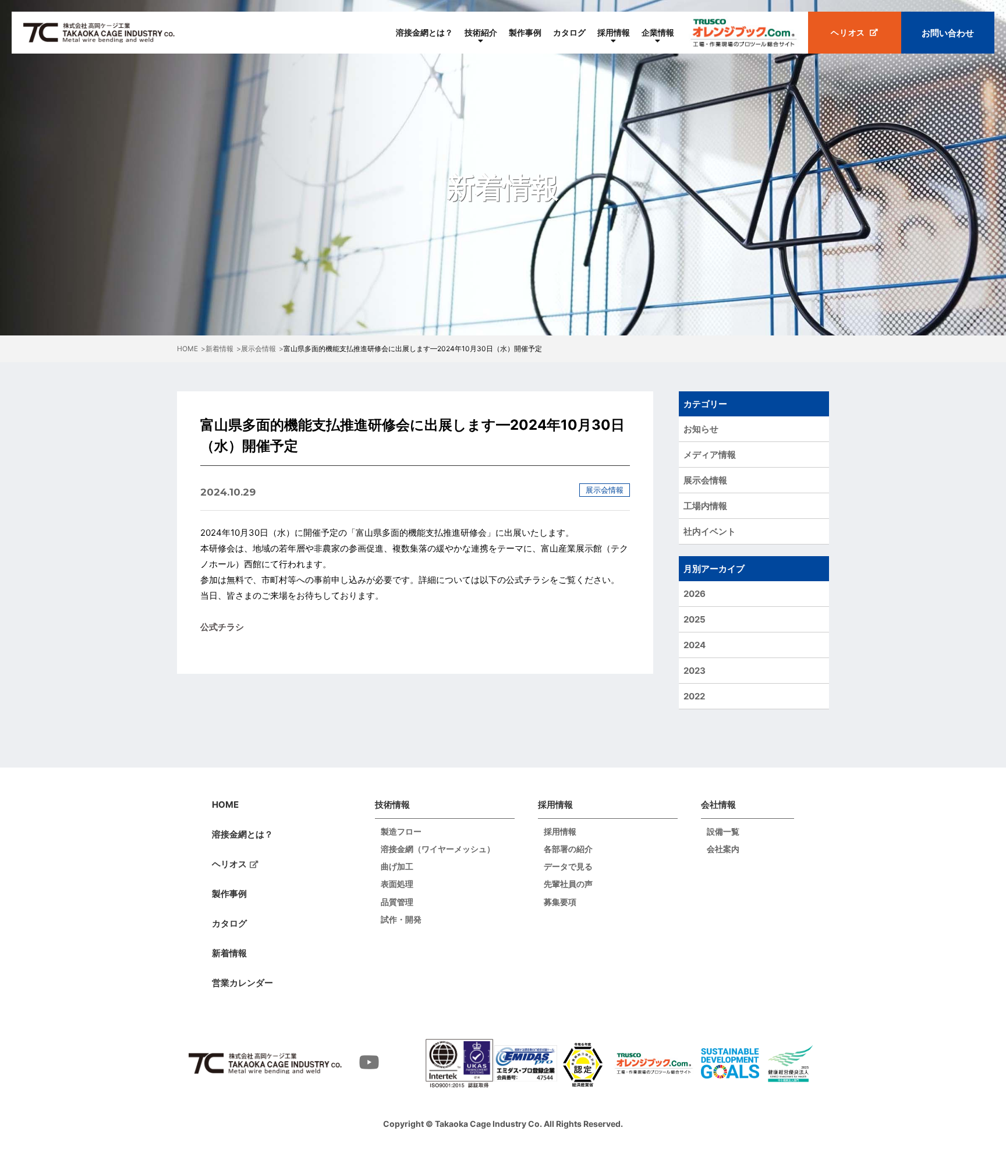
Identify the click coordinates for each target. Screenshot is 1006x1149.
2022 (694, 696)
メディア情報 (709, 454)
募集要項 (560, 902)
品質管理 (397, 902)
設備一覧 (723, 831)
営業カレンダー (242, 982)
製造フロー (401, 831)
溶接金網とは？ (424, 32)
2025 (694, 619)
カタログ (569, 32)
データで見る (568, 866)
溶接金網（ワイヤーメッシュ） (438, 849)
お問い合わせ (948, 32)
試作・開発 (401, 919)
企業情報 (658, 32)
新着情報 (229, 953)
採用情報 (613, 32)
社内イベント (709, 531)
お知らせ (700, 428)
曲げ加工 (397, 866)
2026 (694, 593)
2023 (694, 670)
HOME (225, 804)
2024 (694, 644)
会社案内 (723, 849)
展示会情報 (705, 480)
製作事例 (525, 32)
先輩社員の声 (568, 884)
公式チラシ (222, 626)
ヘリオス (229, 863)
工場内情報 (705, 505)
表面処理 (397, 884)
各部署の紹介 (568, 849)
